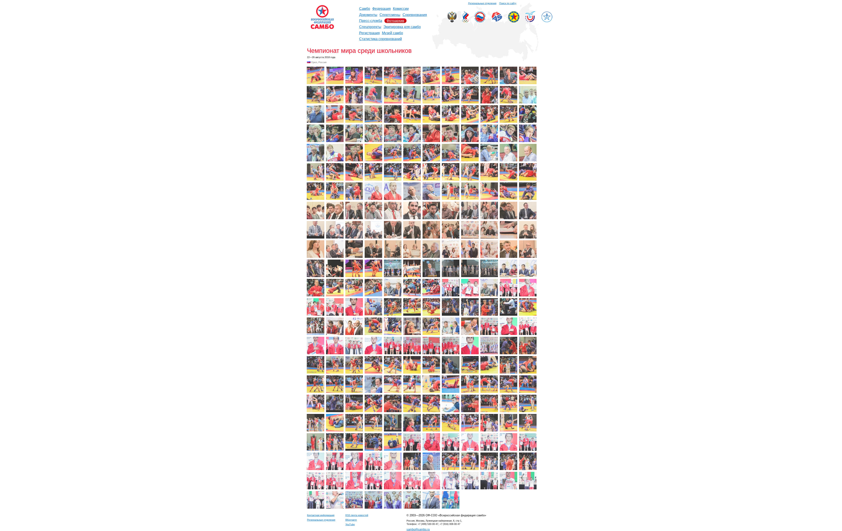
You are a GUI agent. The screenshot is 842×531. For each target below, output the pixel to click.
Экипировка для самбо (402, 27)
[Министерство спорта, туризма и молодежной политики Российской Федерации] (452, 21)
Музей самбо (392, 33)
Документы (368, 15)
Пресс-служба (370, 21)
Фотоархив (395, 21)
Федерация (381, 9)
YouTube (350, 524)
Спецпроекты (370, 27)
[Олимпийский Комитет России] (465, 21)
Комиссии (401, 9)
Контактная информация (320, 515)
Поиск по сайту (507, 3)
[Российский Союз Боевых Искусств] (480, 21)
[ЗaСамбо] (547, 21)
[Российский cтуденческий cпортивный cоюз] (530, 21)
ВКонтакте (351, 520)
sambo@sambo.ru (418, 529)
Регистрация (369, 33)
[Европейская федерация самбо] (513, 21)
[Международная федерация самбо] (497, 21)
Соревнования (415, 15)
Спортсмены (390, 15)
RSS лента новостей (356, 515)
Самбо (364, 9)
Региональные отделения (482, 3)
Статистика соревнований (380, 39)
